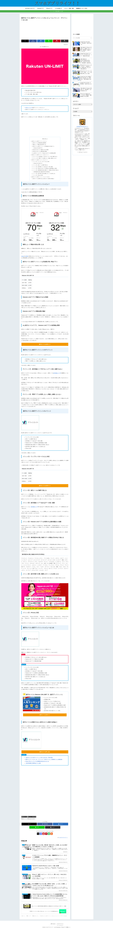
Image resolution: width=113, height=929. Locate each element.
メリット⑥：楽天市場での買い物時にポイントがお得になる (44, 173)
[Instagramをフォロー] (41, 834)
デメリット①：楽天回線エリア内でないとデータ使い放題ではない (45, 156)
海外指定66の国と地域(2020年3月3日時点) (42, 171)
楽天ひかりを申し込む (45, 751)
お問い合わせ (53, 923)
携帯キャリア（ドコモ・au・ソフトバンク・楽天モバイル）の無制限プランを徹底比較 (43, 759)
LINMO (26, 256)
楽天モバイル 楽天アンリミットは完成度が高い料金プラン (43, 146)
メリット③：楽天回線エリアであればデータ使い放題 (43, 166)
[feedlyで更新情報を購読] (49, 834)
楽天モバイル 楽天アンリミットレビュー (39, 141)
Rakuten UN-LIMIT (32, 818)
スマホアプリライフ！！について (60, 924)
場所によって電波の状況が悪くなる (39, 144)
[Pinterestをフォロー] (46, 834)
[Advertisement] (44, 30)
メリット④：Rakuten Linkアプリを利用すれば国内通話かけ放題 (45, 168)
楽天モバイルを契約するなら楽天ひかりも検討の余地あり (43, 178)
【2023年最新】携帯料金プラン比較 (33, 763)
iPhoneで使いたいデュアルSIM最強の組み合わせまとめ (37, 761)
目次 (43, 138)
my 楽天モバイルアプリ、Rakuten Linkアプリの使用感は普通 (44, 153)
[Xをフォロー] (38, 834)
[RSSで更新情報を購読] (51, 834)
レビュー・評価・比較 (32, 816)
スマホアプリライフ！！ (82, 126)
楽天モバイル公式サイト (45, 344)
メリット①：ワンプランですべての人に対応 (41, 161)
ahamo (22, 256)
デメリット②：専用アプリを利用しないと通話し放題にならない (45, 158)
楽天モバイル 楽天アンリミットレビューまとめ (40, 176)
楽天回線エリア (56, 373)
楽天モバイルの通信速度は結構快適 (39, 142)
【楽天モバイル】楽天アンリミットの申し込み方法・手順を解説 (39, 757)
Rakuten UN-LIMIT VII (38, 163)
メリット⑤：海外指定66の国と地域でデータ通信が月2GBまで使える (46, 170)
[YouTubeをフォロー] (43, 834)
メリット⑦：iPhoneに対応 (38, 175)
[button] (64, 41)
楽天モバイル (28, 107)
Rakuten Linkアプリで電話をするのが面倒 (40, 149)
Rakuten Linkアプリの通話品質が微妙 (40, 151)
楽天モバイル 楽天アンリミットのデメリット (40, 154)
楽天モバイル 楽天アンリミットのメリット (40, 159)
